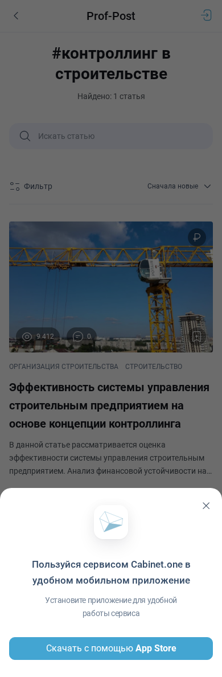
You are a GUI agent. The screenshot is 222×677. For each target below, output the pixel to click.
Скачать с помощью (111, 648)
